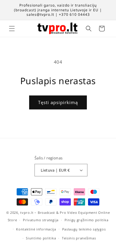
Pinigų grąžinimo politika (87, 220)
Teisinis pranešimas (79, 238)
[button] (11, 28)
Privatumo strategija (41, 220)
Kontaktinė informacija (36, 229)
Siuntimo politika (41, 238)
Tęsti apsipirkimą (58, 102)
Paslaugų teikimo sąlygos (84, 229)
